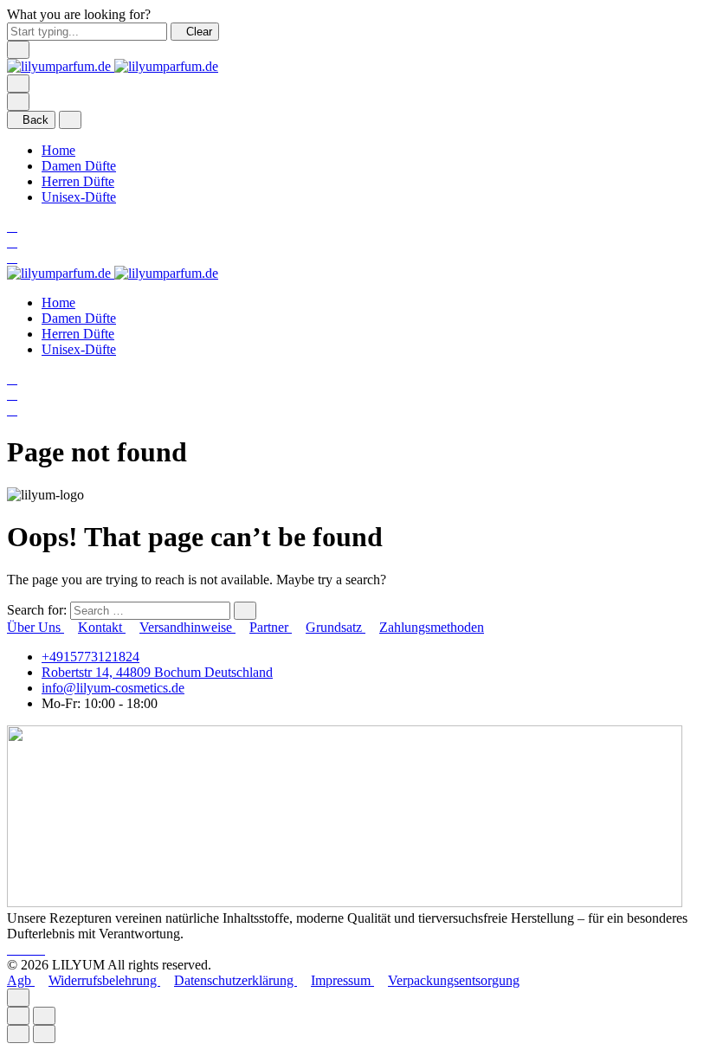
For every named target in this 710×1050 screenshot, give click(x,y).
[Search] (12, 226)
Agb (21, 980)
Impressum (342, 980)
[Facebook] (14, 949)
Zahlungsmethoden (431, 627)
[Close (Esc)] (18, 1016)
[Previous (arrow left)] (18, 1034)
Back (35, 119)
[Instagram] (28, 949)
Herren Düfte (78, 181)
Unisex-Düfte (79, 197)
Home (58, 150)
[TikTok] (40, 949)
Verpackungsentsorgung (454, 980)
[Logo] (112, 66)
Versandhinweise (187, 627)
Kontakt (102, 627)
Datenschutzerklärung (235, 980)
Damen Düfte (79, 165)
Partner (270, 627)
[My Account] (12, 242)
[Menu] (18, 83)
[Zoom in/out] (44, 1016)
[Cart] (12, 257)
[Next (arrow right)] (44, 1034)
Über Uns (35, 627)
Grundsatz (335, 627)
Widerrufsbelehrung (104, 980)
